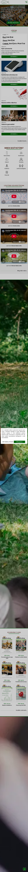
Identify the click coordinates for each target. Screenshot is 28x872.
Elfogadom (19, 441)
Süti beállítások (7, 441)
